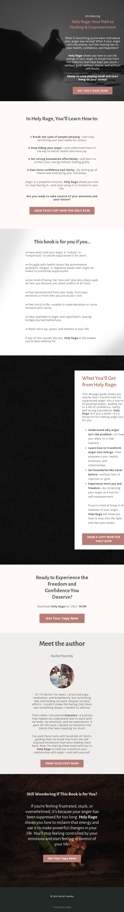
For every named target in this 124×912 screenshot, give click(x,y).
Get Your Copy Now (62, 618)
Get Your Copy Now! (62, 858)
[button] (93, 90)
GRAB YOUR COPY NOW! (62, 763)
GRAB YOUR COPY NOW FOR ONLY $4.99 (62, 210)
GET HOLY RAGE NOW (93, 90)
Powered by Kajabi (62, 907)
